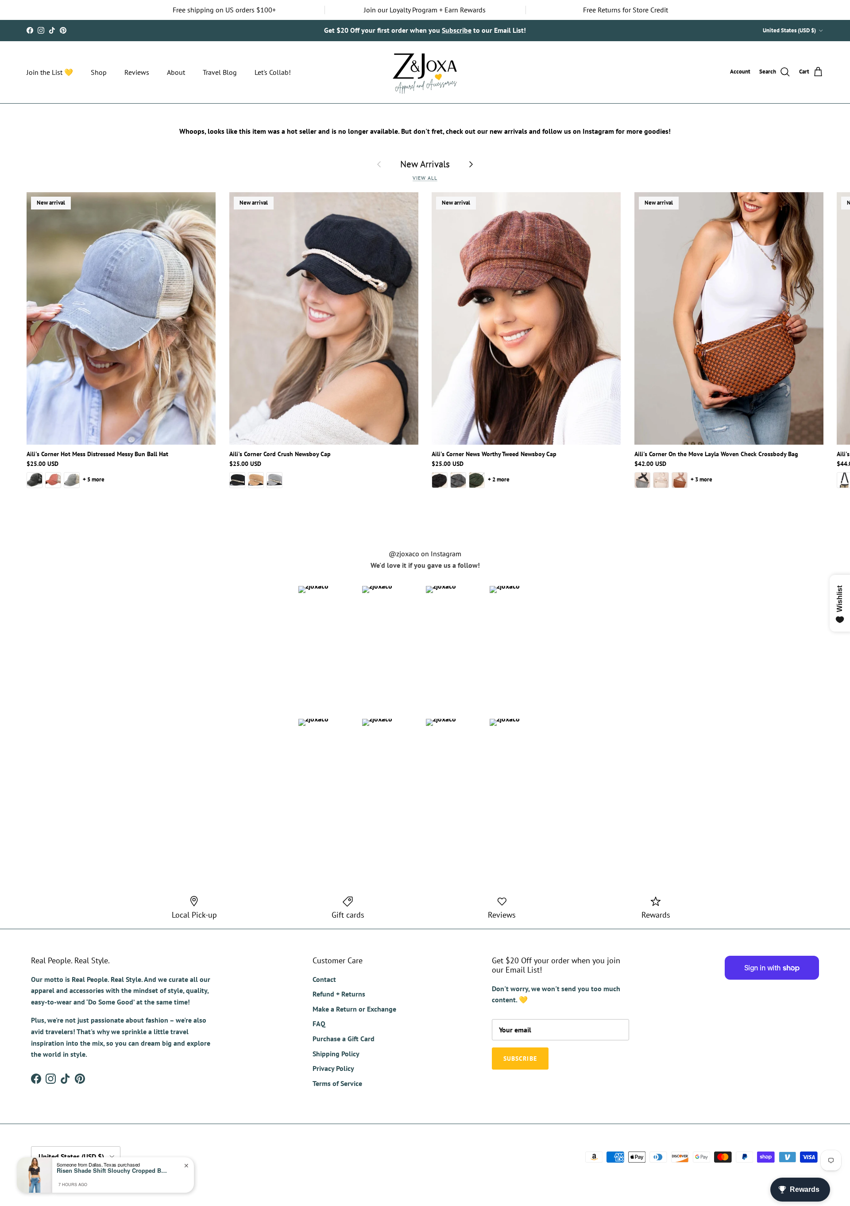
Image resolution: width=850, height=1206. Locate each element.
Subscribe (520, 1059)
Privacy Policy (333, 1068)
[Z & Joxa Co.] (425, 72)
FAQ (319, 1023)
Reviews (136, 72)
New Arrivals (425, 164)
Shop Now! (538, 30)
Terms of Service (337, 1083)
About (176, 72)
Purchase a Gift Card (344, 1038)
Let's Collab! (273, 72)
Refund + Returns (339, 993)
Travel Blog (220, 72)
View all (425, 178)
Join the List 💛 (50, 72)
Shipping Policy (336, 1053)
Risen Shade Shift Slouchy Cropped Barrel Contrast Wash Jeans (112, 1170)
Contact (324, 979)
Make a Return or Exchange (354, 1008)
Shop (99, 72)
